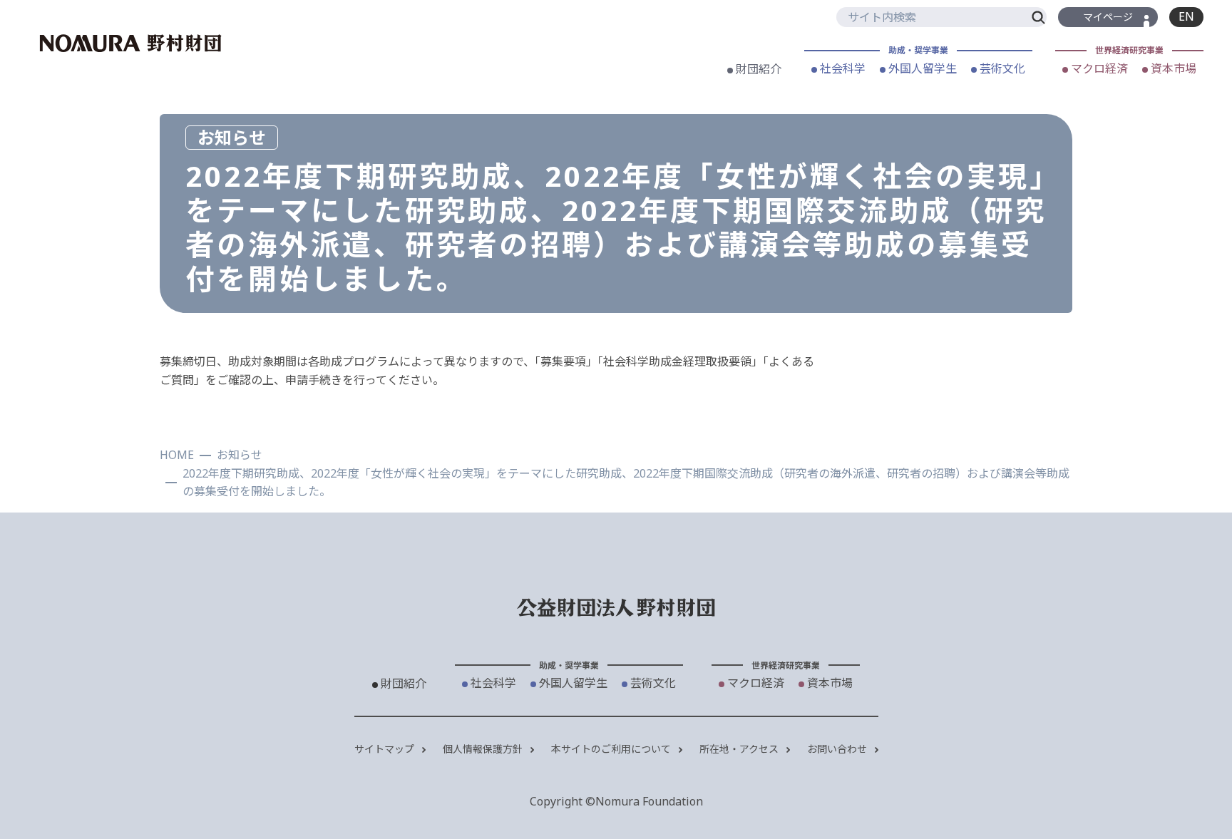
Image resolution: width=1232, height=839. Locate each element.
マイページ (1108, 17)
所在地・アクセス (740, 749)
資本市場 (1172, 68)
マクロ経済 (1098, 68)
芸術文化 (1001, 68)
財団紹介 (757, 69)
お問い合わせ (838, 749)
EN (1186, 16)
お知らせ (239, 455)
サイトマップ (385, 749)
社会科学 (841, 68)
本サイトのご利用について (612, 749)
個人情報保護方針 (484, 749)
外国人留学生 (921, 68)
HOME (177, 455)
